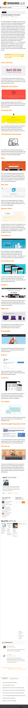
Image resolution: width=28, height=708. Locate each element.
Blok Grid (4, 185)
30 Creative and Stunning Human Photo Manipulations (13, 692)
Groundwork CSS (7, 261)
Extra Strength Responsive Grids (13, 424)
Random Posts (14, 678)
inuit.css (4, 355)
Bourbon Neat (6, 208)
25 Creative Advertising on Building (10, 682)
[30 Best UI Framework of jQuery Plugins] (3, 527)
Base (3, 158)
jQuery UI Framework (15, 54)
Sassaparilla (5, 331)
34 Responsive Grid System (11, 134)
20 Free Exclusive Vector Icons (9, 685)
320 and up (5, 446)
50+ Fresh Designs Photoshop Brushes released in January (14, 695)
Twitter (5, 493)
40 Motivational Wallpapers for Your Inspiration (11, 667)
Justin (8, 654)
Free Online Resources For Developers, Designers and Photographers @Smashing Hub (14, 3)
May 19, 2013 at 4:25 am (11, 655)
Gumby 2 (4, 285)
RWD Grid (5, 309)
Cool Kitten (5, 402)
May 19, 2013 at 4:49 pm (11, 647)
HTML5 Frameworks (16, 56)
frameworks (16, 42)
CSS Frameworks (8, 57)
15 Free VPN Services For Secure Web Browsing (16, 669)
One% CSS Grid (6, 63)
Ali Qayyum (8, 16)
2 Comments (15, 16)
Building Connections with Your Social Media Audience (13, 687)
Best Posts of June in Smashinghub (9, 700)
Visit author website (14, 493)
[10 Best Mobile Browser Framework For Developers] (15, 527)
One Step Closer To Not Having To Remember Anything (14, 690)
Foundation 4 (6, 235)
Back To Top (25, 706)
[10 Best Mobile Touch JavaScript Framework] (9, 527)
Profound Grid (6, 110)
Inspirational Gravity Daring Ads (9, 698)
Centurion (5, 378)
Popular (4, 678)
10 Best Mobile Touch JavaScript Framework (9, 532)
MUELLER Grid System (9, 86)
